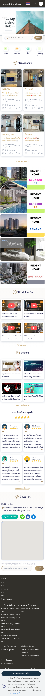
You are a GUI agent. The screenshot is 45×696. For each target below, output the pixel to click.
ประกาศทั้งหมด (21, 161)
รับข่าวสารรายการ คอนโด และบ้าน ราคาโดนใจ (18, 564)
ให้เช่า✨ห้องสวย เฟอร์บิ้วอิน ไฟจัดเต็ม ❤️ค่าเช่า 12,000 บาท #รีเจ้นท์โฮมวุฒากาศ (33, 94)
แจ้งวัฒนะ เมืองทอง (28, 646)
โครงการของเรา (6, 599)
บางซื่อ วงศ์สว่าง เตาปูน (10, 605)
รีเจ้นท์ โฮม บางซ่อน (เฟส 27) (11, 614)
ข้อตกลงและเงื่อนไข (29, 669)
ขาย (2, 582)
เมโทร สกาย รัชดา (7, 663)
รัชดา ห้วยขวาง (6, 660)
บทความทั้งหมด (21, 405)
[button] (41, 21)
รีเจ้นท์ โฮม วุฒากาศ (7, 649)
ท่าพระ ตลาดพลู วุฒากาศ (10, 646)
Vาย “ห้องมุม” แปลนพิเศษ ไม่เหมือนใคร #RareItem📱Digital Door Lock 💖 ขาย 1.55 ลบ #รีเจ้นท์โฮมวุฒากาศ (11, 139)
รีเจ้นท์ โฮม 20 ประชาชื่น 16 (10, 635)
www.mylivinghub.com (12, 3)
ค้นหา (38, 38)
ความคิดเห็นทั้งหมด (22, 489)
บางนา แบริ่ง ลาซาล (28, 605)
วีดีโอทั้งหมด (21, 345)
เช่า (2, 585)
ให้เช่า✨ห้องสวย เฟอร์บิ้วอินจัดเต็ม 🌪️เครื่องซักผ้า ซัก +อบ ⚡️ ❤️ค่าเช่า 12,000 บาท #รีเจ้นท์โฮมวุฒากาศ (10, 94)
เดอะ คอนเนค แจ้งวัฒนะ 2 (30, 655)
